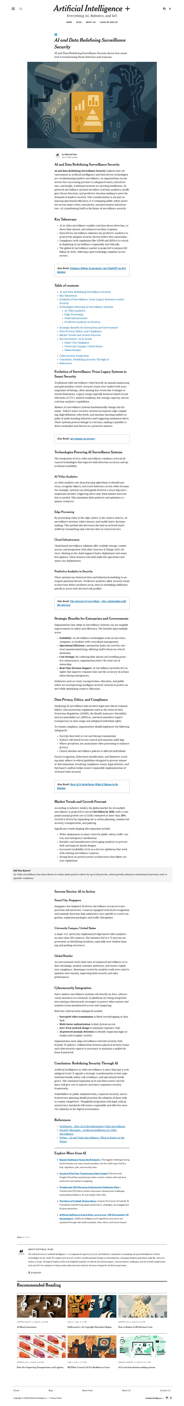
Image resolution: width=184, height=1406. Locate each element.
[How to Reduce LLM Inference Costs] (142, 1306)
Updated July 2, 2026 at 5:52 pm (131, 1322)
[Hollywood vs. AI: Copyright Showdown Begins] (92, 1306)
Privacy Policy (56, 1398)
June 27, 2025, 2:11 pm (77, 1322)
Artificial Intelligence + (92, 7)
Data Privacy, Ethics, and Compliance (80, 331)
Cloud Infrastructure (75, 318)
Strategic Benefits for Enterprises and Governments (88, 328)
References (65, 363)
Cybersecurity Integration (74, 356)
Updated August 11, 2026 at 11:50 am (32, 1322)
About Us (91, 22)
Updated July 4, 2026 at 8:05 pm (30, 1362)
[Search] (21, 8)
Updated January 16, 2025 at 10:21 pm (134, 1362)
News (27, 1237)
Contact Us (165, 1390)
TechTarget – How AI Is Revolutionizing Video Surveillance (92, 1126)
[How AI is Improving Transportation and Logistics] (41, 1346)
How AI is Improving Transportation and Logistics (40, 1367)
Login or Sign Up (109, 22)
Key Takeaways (68, 296)
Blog (79, 22)
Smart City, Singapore (76, 343)
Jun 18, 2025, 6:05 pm (69, 157)
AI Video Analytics (74, 311)
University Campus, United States (83, 346)
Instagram (164, 8)
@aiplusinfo (36, 1273)
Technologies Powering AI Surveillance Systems (86, 307)
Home (69, 22)
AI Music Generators (26, 1327)
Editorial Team (44, 1249)
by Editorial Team (69, 154)
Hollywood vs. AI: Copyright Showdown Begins (90, 1327)
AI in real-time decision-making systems (136, 1367)
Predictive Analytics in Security (82, 322)
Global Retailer (72, 350)
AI (56, 34)
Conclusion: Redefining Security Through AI (84, 360)
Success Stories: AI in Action (75, 339)
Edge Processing (73, 314)
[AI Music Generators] (41, 1306)
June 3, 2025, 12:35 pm (77, 1362)
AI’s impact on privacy (82, 439)
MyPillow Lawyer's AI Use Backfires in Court (89, 1367)
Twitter (170, 8)
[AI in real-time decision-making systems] (142, 1346)
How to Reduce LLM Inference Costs (135, 1327)
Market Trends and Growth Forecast (80, 335)
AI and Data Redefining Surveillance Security (85, 292)
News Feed (87, 1390)
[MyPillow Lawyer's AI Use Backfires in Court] (92, 1346)
